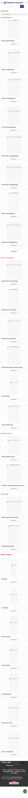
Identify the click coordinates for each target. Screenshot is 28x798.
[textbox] (12, 6)
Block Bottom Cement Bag (10, 281)
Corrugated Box (6, 694)
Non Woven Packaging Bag (10, 184)
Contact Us (18, 771)
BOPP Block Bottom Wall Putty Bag (12, 367)
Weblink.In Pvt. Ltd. (18, 778)
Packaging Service (8, 771)
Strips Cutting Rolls (7, 751)
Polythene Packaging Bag (9, 242)
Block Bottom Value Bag (9, 310)
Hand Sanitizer (6, 665)
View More (13, 44)
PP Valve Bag (5, 396)
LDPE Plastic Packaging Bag (10, 156)
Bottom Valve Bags (7, 258)
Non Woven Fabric (7, 723)
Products (16, 770)
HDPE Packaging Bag (8, 69)
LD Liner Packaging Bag (9, 127)
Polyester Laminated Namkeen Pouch (13, 485)
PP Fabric (4, 579)
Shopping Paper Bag (8, 546)
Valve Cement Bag (7, 425)
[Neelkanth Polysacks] (13, 2)
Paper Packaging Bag (8, 213)
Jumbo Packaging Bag (8, 98)
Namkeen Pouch (6, 433)
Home (2, 14)
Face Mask (5, 608)
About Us (10, 770)
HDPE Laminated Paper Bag (10, 517)
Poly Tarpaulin (6, 636)
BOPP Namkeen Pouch (8, 457)
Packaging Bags (6, 17)
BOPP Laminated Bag (8, 41)
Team (22, 770)
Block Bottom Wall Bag (8, 338)
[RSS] (15, 773)
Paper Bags (4, 494)
